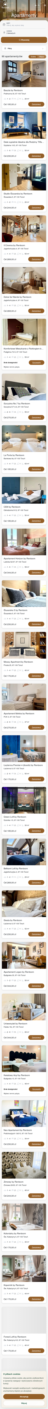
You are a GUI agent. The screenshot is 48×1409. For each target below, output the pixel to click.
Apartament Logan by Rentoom (19, 971)
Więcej (24, 1403)
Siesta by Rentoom (13, 920)
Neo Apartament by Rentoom (18, 1129)
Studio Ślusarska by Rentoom (18, 193)
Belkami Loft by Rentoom (16, 868)
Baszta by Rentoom (13, 90)
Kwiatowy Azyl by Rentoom (17, 1075)
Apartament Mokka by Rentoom (19, 713)
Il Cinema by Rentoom (14, 245)
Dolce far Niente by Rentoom (17, 296)
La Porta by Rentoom (14, 455)
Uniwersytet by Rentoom (15, 1023)
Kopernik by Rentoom (14, 1284)
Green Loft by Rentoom (15, 816)
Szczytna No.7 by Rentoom (17, 403)
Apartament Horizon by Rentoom (19, 558)
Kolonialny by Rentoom (15, 1233)
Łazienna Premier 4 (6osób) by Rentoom (23, 764)
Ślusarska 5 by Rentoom (15, 610)
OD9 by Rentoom (12, 506)
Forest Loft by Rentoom (15, 1336)
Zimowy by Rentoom (13, 1181)
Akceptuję (24, 1396)
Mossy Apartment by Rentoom (18, 661)
